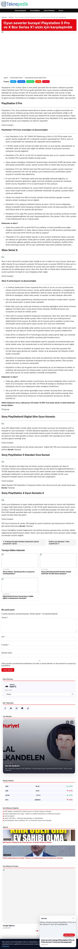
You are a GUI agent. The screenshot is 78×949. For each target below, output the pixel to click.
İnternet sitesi (7, 653)
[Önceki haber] (67, 722)
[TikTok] (28, 708)
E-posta (5, 645)
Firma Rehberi (35, 10)
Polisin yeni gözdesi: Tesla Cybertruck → (59, 543)
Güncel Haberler (20, 10)
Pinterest (45, 81)
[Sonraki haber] (72, 722)
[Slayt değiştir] (35, 930)
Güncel (11, 17)
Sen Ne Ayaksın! (9, 816)
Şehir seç (8, 690)
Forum (61, 10)
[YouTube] (22, 708)
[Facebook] (5, 708)
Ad (3, 637)
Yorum (5, 617)
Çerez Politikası (49, 10)
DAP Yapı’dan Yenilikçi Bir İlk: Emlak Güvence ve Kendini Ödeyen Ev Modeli (27, 811)
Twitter (13, 81)
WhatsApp (30, 81)
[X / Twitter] (11, 708)
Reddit (38, 81)
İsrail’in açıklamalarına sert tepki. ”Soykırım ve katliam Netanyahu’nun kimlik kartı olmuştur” (32, 814)
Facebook (21, 81)
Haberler (4, 17)
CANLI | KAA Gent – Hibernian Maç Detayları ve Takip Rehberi (23, 818)
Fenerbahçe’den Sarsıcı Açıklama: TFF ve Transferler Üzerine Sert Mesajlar (27, 820)
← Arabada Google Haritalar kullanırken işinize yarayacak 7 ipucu (21, 543)
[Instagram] (16, 708)
